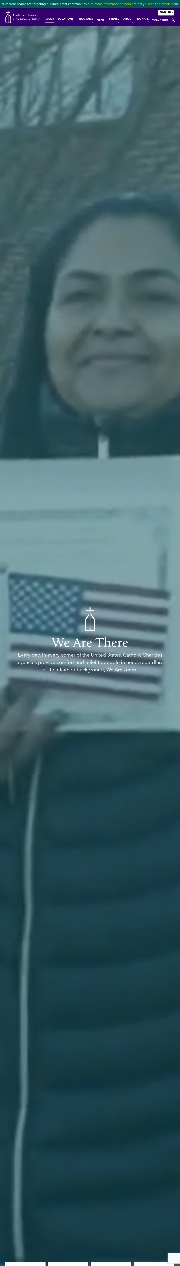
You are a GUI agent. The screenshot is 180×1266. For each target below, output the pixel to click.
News (101, 20)
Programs (85, 19)
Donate (143, 19)
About (128, 19)
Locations (65, 19)
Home (50, 19)
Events (114, 19)
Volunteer (160, 20)
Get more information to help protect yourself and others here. (133, 4)
